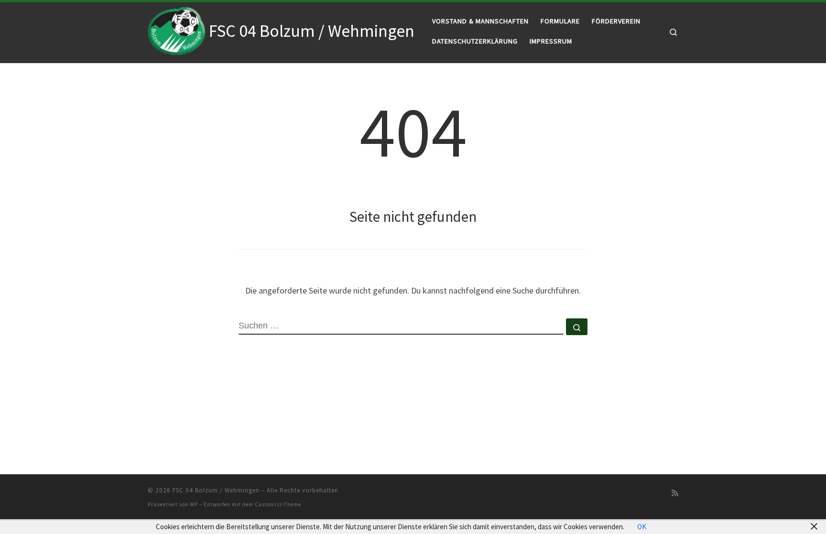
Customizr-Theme (278, 504)
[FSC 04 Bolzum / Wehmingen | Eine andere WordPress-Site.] (177, 29)
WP (194, 504)
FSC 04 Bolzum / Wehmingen (216, 490)
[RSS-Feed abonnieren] (675, 493)
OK (641, 526)
